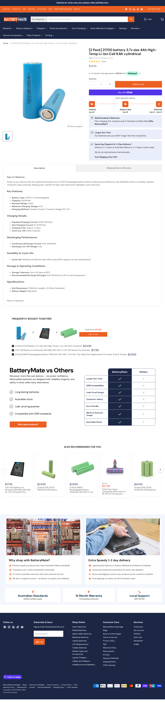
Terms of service (110, 637)
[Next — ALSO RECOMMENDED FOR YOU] (160, 469)
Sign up (39, 641)
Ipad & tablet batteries (82, 634)
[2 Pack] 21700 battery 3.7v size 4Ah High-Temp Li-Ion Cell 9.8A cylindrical (48, 346)
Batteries (7, 28)
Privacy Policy (109, 641)
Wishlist (137, 634)
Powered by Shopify (10, 692)
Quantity (92, 79)
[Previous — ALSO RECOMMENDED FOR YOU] (5, 469)
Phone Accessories (58, 28)
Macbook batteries (80, 637)
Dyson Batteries (79, 627)
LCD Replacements (80, 644)
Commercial (41, 9)
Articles (106, 655)
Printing (49, 35)
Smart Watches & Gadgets (102, 28)
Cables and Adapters (81, 661)
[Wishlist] (1, 701)
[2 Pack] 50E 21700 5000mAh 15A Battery (47, 488)
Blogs (105, 630)
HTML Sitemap (109, 665)
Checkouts (138, 627)
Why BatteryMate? (28, 424)
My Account (139, 630)
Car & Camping (79, 28)
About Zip (138, 637)
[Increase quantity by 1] (110, 84)
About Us (6, 9)
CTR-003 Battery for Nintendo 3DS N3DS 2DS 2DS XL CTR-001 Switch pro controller (52, 350)
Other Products (34, 35)
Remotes (135, 28)
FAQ (24, 9)
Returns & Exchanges (112, 634)
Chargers (41, 28)
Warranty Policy (109, 648)
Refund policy (109, 651)
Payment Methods (111, 658)
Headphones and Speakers (83, 664)
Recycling (31, 9)
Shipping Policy (109, 662)
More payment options (125, 98)
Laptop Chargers (79, 657)
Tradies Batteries (79, 648)
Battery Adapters (24, 28)
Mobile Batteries (79, 630)
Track (50, 9)
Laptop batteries (79, 641)
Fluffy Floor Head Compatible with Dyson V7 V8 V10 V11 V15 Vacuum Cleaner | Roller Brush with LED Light (114, 491)
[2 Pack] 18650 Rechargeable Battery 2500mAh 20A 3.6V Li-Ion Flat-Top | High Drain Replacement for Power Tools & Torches (71, 354)
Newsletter (138, 641)
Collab (136, 644)
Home (5, 43)
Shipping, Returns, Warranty (119, 168)
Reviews (77, 9)
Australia (153, 9)
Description (39, 168)
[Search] (131, 19)
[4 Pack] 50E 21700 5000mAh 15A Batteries (145, 488)
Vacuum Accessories (12, 35)
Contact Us (16, 9)
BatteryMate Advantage (63, 9)
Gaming (122, 28)
